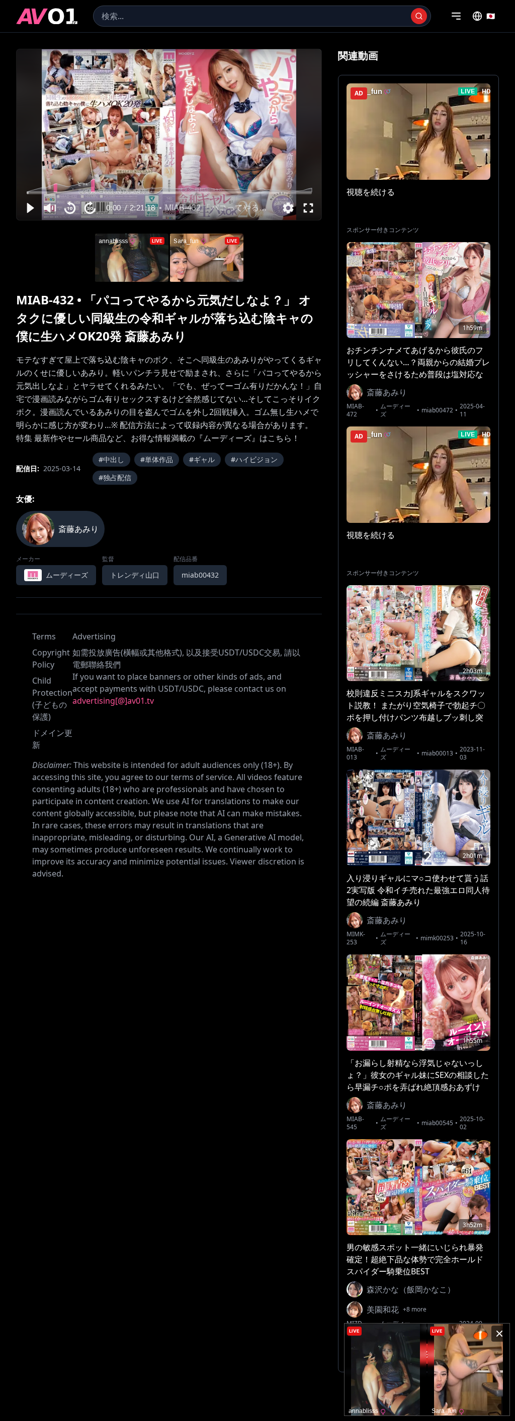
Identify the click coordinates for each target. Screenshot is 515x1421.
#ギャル (202, 459)
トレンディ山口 (134, 575)
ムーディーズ (395, 410)
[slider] (169, 192)
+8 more (414, 1309)
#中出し (111, 459)
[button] (30, 208)
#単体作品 (156, 459)
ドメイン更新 (52, 738)
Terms (44, 636)
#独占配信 (115, 477)
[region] (169, 135)
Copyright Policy (51, 658)
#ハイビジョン (254, 459)
